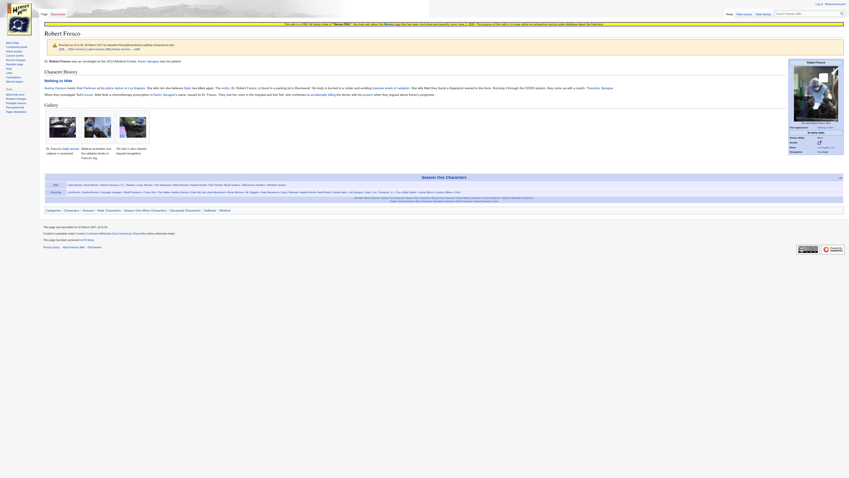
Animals (505, 198)
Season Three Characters (418, 198)
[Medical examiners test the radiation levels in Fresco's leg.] (97, 127)
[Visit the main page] (19, 17)
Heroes (388, 24)
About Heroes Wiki (74, 247)
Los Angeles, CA (825, 147)
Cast (496, 201)
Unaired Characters (483, 201)
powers (368, 94)
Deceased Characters (185, 210)
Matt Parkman (86, 88)
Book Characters (464, 201)
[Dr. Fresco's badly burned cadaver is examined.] (62, 127)
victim (226, 88)
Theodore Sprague (600, 88)
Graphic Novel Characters (402, 201)
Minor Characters (372, 198)
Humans (88, 210)
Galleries (210, 210)
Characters (71, 210)
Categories (53, 210)
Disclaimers (95, 247)
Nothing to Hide (825, 127)
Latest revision (95, 49)
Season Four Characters (443, 198)
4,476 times (87, 240)
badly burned (70, 148)
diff (61, 49)
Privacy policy (51, 247)
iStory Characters (424, 201)
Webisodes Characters (521, 198)
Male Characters (109, 210)
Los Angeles (136, 88)
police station (114, 88)
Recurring (55, 192)
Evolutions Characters (444, 201)
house (88, 94)
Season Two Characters (393, 198)
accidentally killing (323, 94)
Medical (225, 210)
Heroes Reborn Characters (469, 198)
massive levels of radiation (391, 88)
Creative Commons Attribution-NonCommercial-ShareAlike (111, 233)
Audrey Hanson (55, 88)
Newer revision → (123, 49)
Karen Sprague (148, 61)
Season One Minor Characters (145, 210)
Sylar (187, 88)
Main (55, 185)
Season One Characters (444, 177)
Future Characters (491, 198)
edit (840, 178)
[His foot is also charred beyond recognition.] (133, 127)
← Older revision (75, 49)
